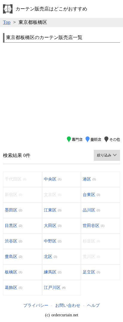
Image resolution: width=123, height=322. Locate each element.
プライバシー (35, 305)
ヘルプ (93, 305)
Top (6, 22)
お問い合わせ (67, 305)
